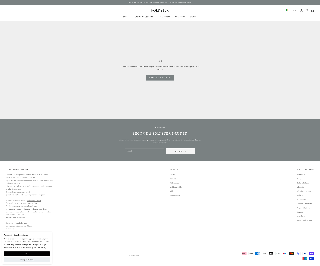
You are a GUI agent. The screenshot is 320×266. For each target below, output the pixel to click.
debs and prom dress (39, 209)
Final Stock (180, 17)
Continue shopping (160, 78)
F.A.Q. (299, 179)
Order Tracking (302, 199)
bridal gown (32, 206)
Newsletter (301, 216)
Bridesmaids (174, 183)
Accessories (164, 17)
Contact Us (301, 174)
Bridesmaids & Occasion (144, 17)
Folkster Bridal (11, 192)
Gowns (172, 174)
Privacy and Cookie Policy (37, 247)
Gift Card (300, 195)
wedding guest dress (30, 203)
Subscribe (180, 151)
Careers (300, 212)
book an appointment (14, 226)
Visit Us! (193, 17)
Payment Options (303, 208)
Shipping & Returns (304, 191)
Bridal (126, 17)
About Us (300, 187)
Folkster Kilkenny (303, 183)
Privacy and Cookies (304, 220)
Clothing (173, 179)
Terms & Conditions (304, 203)
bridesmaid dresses (34, 200)
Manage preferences (27, 260)
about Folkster (20, 223)
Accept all (27, 254)
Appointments (175, 195)
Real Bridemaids (176, 187)
